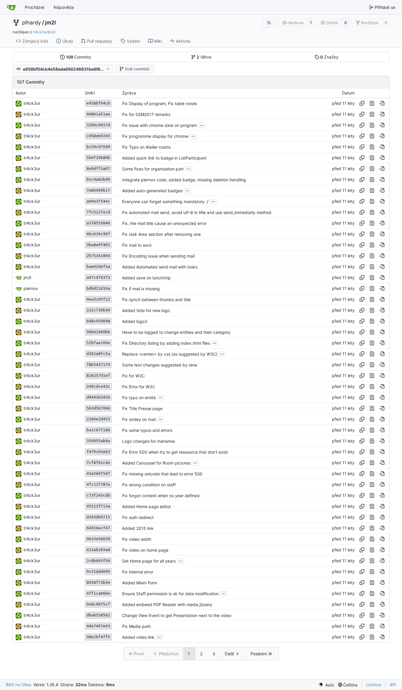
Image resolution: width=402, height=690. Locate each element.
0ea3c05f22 (98, 299)
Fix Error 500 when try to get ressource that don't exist (175, 452)
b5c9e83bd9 (98, 179)
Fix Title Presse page (142, 408)
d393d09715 (98, 517)
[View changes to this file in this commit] (372, 103)
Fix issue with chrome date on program (159, 125)
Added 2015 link (138, 528)
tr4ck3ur (32, 103)
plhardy (31, 23)
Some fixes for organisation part (153, 168)
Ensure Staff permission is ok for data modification (170, 593)
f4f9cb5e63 (98, 452)
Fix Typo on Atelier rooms (146, 147)
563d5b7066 (98, 408)
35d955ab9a (98, 441)
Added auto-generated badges (152, 190)
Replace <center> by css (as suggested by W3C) (169, 353)
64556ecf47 (98, 528)
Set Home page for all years (149, 560)
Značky (329, 56)
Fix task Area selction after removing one (161, 234)
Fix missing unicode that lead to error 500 (162, 473)
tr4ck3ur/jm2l (44, 32)
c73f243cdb (98, 495)
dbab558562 (98, 615)
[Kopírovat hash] (362, 103)
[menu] (326, 684)
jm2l (50, 23)
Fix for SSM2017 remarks (146, 114)
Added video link (138, 637)
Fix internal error (137, 571)
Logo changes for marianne (148, 441)
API (393, 684)
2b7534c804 (98, 255)
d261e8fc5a (98, 353)
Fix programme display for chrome (155, 136)
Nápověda (64, 7)
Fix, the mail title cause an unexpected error (164, 223)
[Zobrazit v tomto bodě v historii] (382, 103)
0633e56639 (98, 539)
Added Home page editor (146, 506)
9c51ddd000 (98, 571)
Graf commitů (137, 69)
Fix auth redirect (138, 517)
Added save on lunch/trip (146, 277)
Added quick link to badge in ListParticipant (164, 157)
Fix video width (136, 539)
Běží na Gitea (18, 684)
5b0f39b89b (98, 157)
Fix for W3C (133, 375)
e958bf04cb (98, 103)
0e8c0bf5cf (98, 604)
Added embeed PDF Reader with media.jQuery (167, 604)
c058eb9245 (98, 136)
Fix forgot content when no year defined (161, 495)
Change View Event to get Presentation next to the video (176, 615)
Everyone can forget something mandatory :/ (165, 201)
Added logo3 (134, 321)
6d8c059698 (98, 321)
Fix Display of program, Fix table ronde (159, 103)
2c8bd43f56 (98, 560)
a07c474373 (98, 277)
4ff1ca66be (98, 593)
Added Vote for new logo (146, 310)
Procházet (34, 7)
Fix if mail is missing (141, 288)
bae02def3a (98, 266)
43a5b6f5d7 (98, 473)
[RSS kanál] (269, 22)
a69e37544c (98, 201)
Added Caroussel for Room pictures (156, 462)
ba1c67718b (98, 430)
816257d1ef (98, 375)
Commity (79, 56)
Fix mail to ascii (136, 245)
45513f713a (98, 506)
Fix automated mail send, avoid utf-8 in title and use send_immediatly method (196, 212)
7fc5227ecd (98, 212)
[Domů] (11, 7)
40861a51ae (98, 114)
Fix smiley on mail (139, 419)
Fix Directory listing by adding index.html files (166, 343)
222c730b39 (98, 310)
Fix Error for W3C (138, 386)
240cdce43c (98, 386)
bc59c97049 (98, 147)
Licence (373, 684)
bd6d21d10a (98, 288)
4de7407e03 (98, 626)
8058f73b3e (98, 582)
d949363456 (98, 397)
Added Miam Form (139, 582)
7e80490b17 (98, 190)
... (201, 125)
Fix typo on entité (139, 397)
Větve (204, 56)
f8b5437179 (98, 364)
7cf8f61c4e (98, 462)
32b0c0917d (98, 125)
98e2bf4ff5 (98, 637)
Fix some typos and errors (147, 430)
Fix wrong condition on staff (149, 484)
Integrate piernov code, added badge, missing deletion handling (184, 179)
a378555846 (98, 223)
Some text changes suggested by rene (159, 364)
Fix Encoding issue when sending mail (158, 255)
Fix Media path (136, 626)
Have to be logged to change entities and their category (176, 332)
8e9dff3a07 (98, 168)
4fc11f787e (98, 484)
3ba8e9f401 (98, 245)
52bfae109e (98, 343)
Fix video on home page (145, 550)
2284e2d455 (98, 419)
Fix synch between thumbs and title (156, 299)
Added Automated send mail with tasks (159, 266)
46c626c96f (98, 234)
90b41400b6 (98, 332)
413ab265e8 (98, 550)
